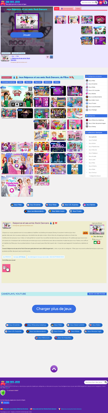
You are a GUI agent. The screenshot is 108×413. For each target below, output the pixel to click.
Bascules (28, 82)
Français (6, 402)
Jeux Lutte (92, 159)
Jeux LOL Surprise (94, 90)
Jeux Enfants (93, 166)
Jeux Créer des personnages (97, 123)
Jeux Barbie (92, 93)
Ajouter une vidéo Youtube (97, 293)
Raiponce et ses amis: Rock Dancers (71, 409)
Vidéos (78, 9)
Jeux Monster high (94, 331)
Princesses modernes (8, 82)
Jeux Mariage (93, 110)
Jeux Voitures (93, 150)
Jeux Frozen (92, 103)
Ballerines (48, 82)
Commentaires (67, 9)
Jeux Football (93, 140)
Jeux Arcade (92, 156)
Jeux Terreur (93, 172)
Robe (20, 82)
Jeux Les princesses (94, 106)
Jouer (27, 34)
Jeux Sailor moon (94, 100)
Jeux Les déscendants (95, 97)
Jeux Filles (92, 80)
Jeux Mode (75, 331)
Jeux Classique (93, 153)
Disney (57, 82)
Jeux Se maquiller (64, 338)
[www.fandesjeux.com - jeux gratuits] (10, 383)
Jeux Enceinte (93, 84)
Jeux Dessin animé (77, 325)
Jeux (56, 9)
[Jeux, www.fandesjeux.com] (10, 3)
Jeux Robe (92, 87)
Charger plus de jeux (54, 309)
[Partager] (51, 57)
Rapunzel (38, 82)
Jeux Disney (92, 126)
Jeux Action (92, 143)
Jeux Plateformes (94, 146)
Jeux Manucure (43, 338)
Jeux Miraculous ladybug (96, 120)
